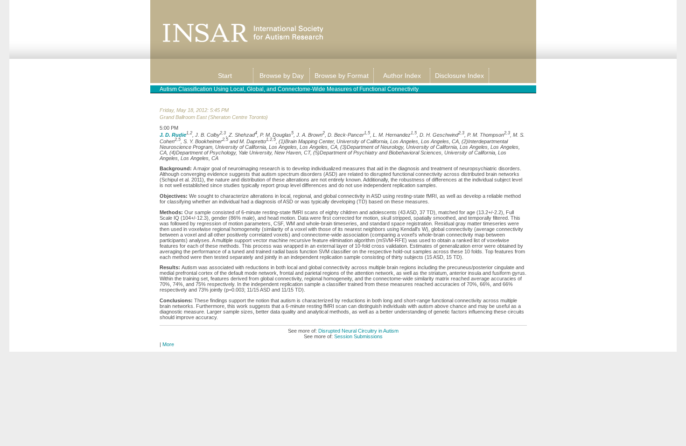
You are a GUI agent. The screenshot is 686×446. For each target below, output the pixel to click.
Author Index (402, 75)
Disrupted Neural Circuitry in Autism (358, 331)
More (168, 344)
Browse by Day (281, 75)
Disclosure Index (459, 75)
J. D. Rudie (173, 134)
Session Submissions (358, 336)
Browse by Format (342, 75)
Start (225, 75)
